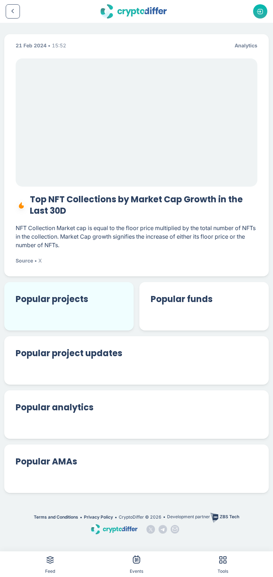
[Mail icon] (175, 529)
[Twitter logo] (150, 529)
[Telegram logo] (163, 529)
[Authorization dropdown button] (260, 11)
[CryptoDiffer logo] (134, 11)
